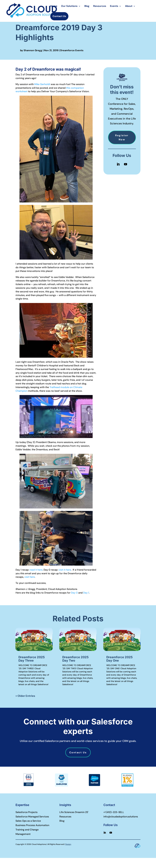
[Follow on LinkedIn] (118, 164)
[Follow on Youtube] (125, 164)
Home (53, 6)
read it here (36, 569)
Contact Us (59, 16)
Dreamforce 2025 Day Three (31, 658)
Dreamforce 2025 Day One (119, 658)
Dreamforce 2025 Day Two (75, 658)
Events (114, 6)
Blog (86, 6)
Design (68, 844)
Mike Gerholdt (42, 84)
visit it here (64, 569)
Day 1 (86, 592)
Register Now (121, 137)
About (128, 6)
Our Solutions (69, 6)
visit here (29, 576)
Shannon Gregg (33, 50)
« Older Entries (25, 696)
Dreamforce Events (71, 50)
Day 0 (74, 592)
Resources (99, 6)
